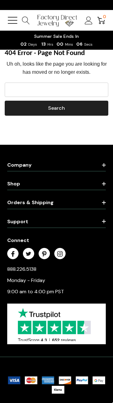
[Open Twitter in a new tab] (28, 254)
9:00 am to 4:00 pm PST (35, 291)
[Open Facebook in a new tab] (13, 254)
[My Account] (89, 20)
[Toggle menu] (12, 20)
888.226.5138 (21, 269)
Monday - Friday (26, 280)
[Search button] (26, 20)
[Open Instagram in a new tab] (60, 254)
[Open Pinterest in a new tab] (44, 254)
